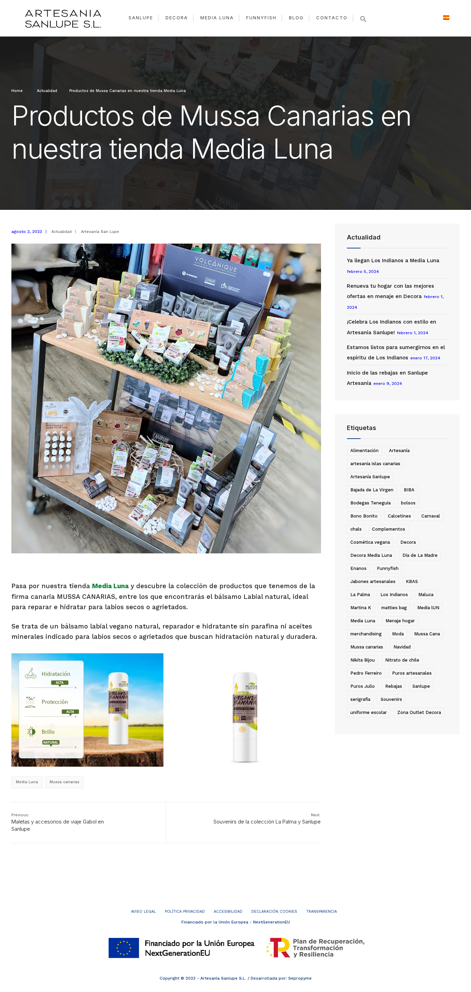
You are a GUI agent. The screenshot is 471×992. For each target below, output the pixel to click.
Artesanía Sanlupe (370, 476)
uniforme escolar (368, 712)
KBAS (412, 581)
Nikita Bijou (362, 660)
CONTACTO (332, 17)
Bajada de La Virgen (371, 489)
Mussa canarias (64, 782)
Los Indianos (394, 594)
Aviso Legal (143, 911)
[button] (363, 19)
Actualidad (47, 91)
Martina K (360, 607)
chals (356, 529)
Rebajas (393, 686)
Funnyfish (388, 568)
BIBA (409, 489)
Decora (408, 542)
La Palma (360, 594)
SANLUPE (141, 17)
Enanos (358, 568)
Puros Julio (362, 686)
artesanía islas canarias (375, 463)
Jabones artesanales (372, 581)
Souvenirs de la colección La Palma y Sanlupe (267, 818)
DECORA (177, 17)
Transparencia (321, 911)
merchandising (366, 633)
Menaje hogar (400, 620)
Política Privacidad (185, 911)
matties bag (394, 607)
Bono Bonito (364, 516)
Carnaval (430, 516)
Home (17, 91)
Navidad (402, 647)
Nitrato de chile (402, 660)
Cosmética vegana (370, 542)
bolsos (408, 502)
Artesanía (399, 450)
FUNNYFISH (261, 17)
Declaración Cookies (274, 911)
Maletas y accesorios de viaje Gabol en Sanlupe (57, 822)
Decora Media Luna (371, 555)
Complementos (388, 529)
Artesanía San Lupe (100, 231)
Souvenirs (391, 699)
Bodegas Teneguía (370, 502)
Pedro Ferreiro (366, 673)
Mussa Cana (427, 633)
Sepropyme (300, 978)
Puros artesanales (412, 673)
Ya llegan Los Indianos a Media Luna (393, 260)
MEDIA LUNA (217, 17)
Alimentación (364, 450)
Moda (398, 633)
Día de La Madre (420, 555)
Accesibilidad (228, 911)
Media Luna (110, 586)
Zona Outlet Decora (419, 712)
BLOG (296, 17)
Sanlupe (421, 686)
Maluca (425, 594)
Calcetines (399, 516)
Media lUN (428, 607)
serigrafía (360, 699)
